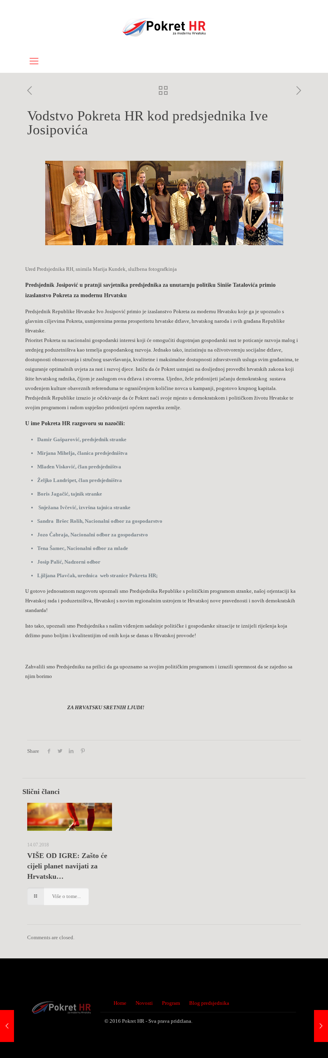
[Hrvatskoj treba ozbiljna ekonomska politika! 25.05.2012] (7, 1026)
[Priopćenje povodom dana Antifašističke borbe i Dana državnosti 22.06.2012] (321, 1026)
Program (171, 1003)
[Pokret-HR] (164, 25)
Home (120, 1003)
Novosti (144, 1003)
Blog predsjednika (209, 1003)
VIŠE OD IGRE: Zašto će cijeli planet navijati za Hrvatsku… (67, 866)
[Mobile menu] (34, 61)
